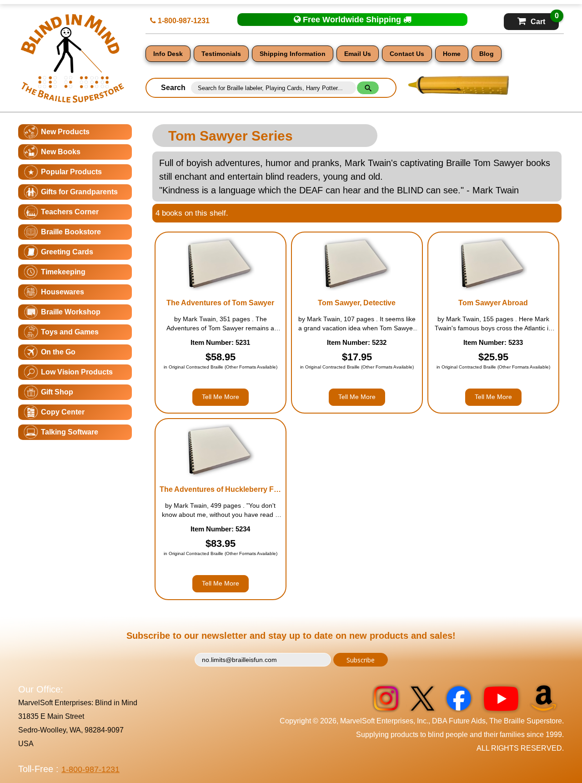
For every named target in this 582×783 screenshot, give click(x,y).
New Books (60, 152)
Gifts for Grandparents (79, 192)
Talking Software (69, 432)
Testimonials (221, 53)
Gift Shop (57, 392)
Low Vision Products (77, 372)
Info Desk (168, 53)
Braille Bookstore (71, 232)
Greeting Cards (67, 252)
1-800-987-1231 (183, 21)
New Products (65, 132)
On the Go (58, 352)
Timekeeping (63, 272)
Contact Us (407, 53)
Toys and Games (70, 332)
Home (452, 53)
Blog (486, 53)
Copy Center (63, 412)
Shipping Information (293, 53)
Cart (545, 19)
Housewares (62, 292)
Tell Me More (220, 396)
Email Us (357, 53)
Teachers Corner (70, 212)
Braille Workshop (70, 312)
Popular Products (71, 172)
